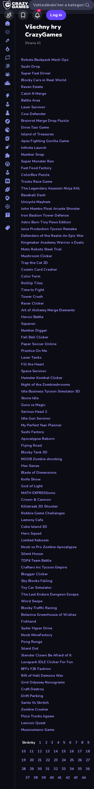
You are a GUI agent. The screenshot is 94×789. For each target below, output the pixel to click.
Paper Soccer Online (38, 344)
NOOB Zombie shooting (41, 459)
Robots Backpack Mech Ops (44, 59)
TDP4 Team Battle (36, 560)
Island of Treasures (37, 134)
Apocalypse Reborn (38, 438)
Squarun (28, 323)
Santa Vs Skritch (35, 702)
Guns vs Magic (33, 405)
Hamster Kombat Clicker (41, 377)
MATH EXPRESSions (38, 492)
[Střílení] (7, 206)
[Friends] (9, 15)
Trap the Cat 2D (34, 262)
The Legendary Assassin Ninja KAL (50, 188)
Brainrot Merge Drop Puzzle (45, 120)
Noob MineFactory (36, 635)
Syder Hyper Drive (36, 628)
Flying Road (31, 445)
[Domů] (7, 23)
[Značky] (7, 228)
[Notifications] (37, 15)
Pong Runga (31, 641)
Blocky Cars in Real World (43, 80)
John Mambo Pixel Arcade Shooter (50, 208)
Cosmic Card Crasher (39, 269)
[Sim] (7, 172)
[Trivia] (7, 215)
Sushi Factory (32, 432)
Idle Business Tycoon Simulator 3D (50, 391)
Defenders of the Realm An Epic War (52, 235)
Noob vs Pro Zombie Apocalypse (48, 547)
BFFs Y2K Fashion (36, 668)
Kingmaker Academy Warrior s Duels (52, 242)
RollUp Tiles (32, 283)
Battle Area (30, 100)
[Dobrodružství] (7, 121)
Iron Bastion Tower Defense (45, 215)
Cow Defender (33, 114)
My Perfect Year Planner (41, 425)
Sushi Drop (30, 66)
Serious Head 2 (34, 411)
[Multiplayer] (7, 74)
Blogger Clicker (34, 574)
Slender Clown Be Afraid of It (46, 655)
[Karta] (7, 138)
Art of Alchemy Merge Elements (48, 310)
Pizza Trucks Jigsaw (37, 716)
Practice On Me (34, 350)
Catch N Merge (33, 93)
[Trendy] (7, 49)
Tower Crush (32, 296)
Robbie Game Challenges (43, 513)
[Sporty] (7, 189)
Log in (56, 15)
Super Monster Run (37, 161)
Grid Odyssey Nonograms (43, 682)
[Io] (7, 130)
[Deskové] (7, 113)
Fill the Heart (32, 364)
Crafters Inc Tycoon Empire (44, 567)
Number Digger (34, 330)
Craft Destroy (32, 689)
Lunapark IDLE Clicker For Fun (47, 662)
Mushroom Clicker (36, 256)
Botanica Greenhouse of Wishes (48, 614)
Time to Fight (32, 289)
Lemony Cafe (32, 520)
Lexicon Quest (33, 723)
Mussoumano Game (37, 729)
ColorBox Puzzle (35, 174)
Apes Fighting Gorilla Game (45, 141)
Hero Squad (31, 533)
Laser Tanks (31, 357)
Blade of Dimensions (38, 472)
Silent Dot (29, 648)
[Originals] (7, 66)
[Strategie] (7, 198)
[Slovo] (7, 181)
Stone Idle (30, 398)
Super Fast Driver (36, 73)
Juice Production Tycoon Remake (49, 229)
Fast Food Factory (36, 168)
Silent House (32, 553)
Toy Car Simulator (36, 587)
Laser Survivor (33, 107)
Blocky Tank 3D (34, 452)
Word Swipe (31, 601)
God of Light (32, 486)
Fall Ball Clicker (34, 337)
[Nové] (7, 40)
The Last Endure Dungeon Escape (49, 594)
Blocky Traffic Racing (39, 608)
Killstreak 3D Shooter (39, 506)
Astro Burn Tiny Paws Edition (46, 222)
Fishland (28, 621)
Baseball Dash (33, 195)
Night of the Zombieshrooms (45, 384)
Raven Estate (32, 86)
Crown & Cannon (36, 499)
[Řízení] (7, 164)
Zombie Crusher (34, 709)
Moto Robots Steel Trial (41, 249)
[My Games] (23, 15)
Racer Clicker (32, 303)
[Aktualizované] (7, 57)
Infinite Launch (33, 147)
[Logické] (7, 155)
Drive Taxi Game (35, 127)
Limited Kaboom (35, 540)
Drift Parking (32, 696)
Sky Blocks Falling (36, 580)
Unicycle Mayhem (35, 202)
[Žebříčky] (7, 83)
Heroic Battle (32, 317)
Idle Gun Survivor (36, 418)
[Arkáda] (7, 104)
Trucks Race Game (36, 181)
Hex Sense (30, 465)
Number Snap (32, 154)
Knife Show (31, 479)
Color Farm (30, 276)
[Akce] (7, 95)
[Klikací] (7, 147)
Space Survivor (33, 371)
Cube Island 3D (34, 526)
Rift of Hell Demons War (42, 675)
